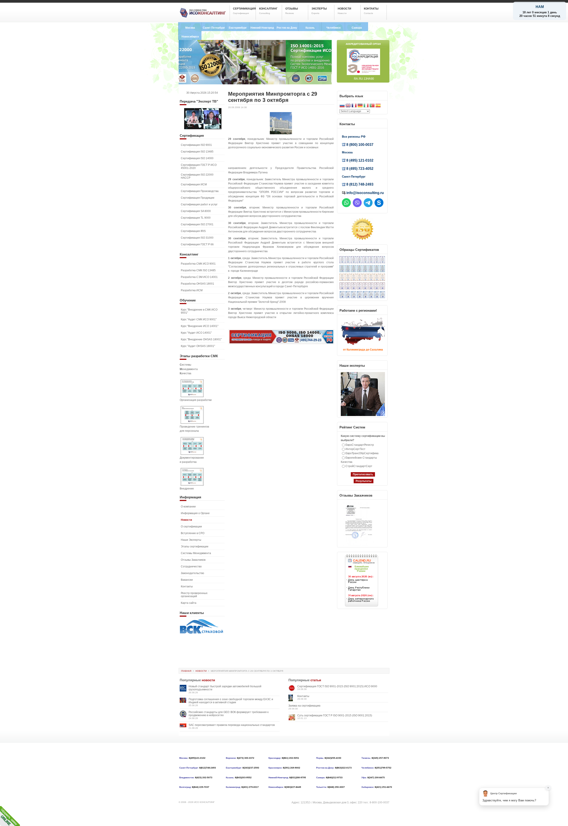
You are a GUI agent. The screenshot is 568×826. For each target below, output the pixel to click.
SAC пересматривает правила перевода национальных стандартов (232, 725)
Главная (186, 671)
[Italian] (366, 106)
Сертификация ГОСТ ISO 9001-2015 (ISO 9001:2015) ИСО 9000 (337, 686)
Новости (201, 671)
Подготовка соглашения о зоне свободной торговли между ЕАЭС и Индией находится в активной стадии (231, 701)
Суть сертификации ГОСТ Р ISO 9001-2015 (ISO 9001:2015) (334, 715)
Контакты (303, 696)
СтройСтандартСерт (358, 466)
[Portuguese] (372, 106)
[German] (360, 106)
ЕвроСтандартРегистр (359, 444)
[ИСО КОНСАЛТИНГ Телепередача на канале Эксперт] (202, 128)
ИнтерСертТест (355, 449)
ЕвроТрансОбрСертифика (362, 453)
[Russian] (342, 106)
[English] (348, 106)
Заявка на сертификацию (304, 705)
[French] (354, 106)
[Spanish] (378, 106)
